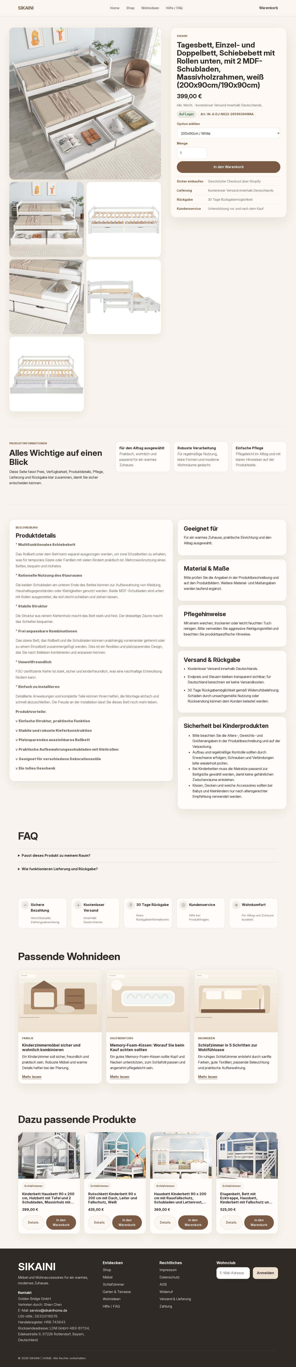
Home (114, 8)
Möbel (107, 1277)
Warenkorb (268, 8)
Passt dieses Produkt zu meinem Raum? (56, 855)
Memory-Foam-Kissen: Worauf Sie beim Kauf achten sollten (147, 1047)
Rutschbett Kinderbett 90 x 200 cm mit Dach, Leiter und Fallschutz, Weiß (112, 1198)
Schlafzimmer (113, 1284)
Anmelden (265, 1273)
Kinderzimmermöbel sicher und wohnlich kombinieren (51, 1047)
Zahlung (165, 1306)
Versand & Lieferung (175, 1299)
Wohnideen (150, 8)
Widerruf (166, 1292)
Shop (130, 8)
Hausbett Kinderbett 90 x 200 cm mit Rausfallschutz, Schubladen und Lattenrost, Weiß (180, 1200)
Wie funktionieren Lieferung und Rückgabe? (60, 869)
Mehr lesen (31, 1077)
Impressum (168, 1270)
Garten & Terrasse (117, 1292)
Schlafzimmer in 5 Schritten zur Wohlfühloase (227, 1047)
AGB (163, 1284)
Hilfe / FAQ (174, 8)
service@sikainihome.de (48, 1310)
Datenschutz (169, 1277)
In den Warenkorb (229, 167)
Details (33, 1222)
